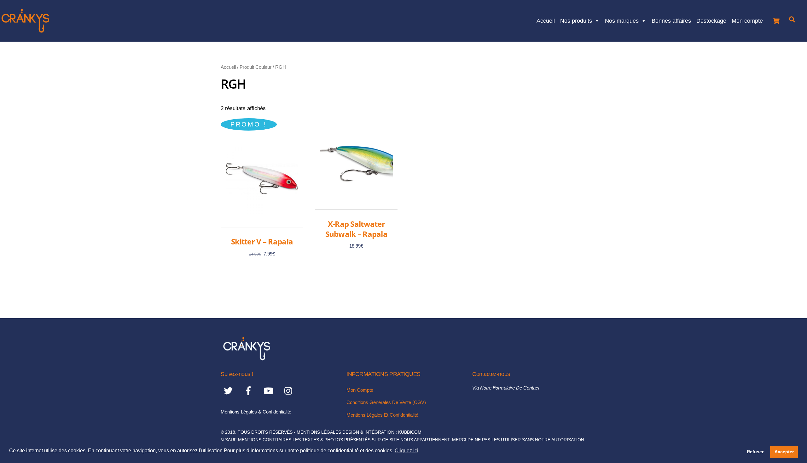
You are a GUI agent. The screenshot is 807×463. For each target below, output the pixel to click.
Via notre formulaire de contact (505, 387)
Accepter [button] (784, 451)
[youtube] (269, 390)
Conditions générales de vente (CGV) (386, 402)
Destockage (711, 20)
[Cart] (776, 19)
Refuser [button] (755, 451)
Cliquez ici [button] (406, 450)
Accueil (546, 20)
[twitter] (229, 390)
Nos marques (622, 20)
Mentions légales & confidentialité (256, 411)
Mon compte (747, 20)
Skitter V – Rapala (262, 241)
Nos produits (576, 20)
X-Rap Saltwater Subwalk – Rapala (356, 228)
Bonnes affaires (671, 20)
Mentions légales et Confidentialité (382, 415)
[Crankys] (247, 358)
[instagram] (290, 390)
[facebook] (249, 390)
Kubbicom (409, 432)
